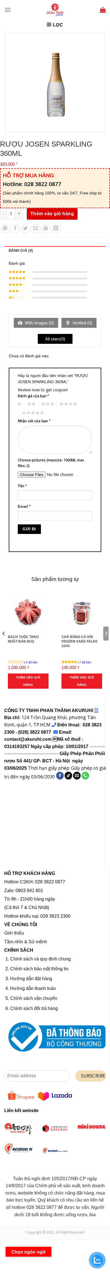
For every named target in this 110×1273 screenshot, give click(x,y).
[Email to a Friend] (35, 229)
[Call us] (85, 776)
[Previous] (4, 645)
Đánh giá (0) (21, 250)
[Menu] (7, 10)
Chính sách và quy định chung (40, 959)
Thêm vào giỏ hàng (52, 213)
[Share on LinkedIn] (56, 229)
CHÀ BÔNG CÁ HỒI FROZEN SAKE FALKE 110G (79, 641)
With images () (39, 322)
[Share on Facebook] (15, 229)
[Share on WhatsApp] (5, 229)
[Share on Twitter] (25, 229)
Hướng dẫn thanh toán (33, 988)
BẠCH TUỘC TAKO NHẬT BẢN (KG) (23, 639)
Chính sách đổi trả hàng (34, 1008)
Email (24, 507)
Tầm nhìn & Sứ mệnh (25, 941)
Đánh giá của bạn (33, 396)
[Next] (106, 645)
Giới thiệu (14, 933)
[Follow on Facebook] (60, 776)
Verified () (81, 322)
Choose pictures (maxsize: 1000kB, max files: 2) (51, 463)
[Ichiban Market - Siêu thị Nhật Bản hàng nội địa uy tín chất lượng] (55, 10)
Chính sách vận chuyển (33, 998)
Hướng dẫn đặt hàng (31, 978)
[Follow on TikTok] (68, 776)
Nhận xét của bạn (34, 421)
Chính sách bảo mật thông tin (39, 968)
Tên (22, 486)
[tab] (55, 250)
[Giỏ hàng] (103, 9)
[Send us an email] (77, 776)
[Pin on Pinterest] (45, 229)
